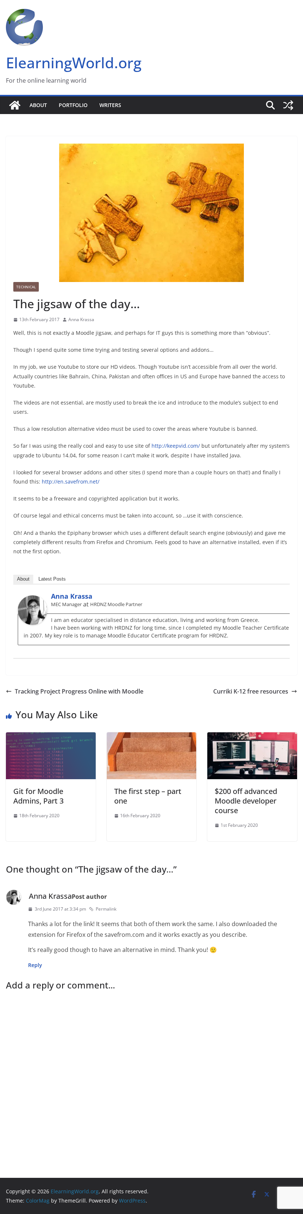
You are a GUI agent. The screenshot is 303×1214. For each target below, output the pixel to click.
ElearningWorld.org (74, 62)
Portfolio (73, 105)
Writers (110, 105)
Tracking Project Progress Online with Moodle (79, 691)
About (38, 105)
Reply (35, 965)
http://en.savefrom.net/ (70, 481)
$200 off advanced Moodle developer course (246, 800)
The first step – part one (147, 796)
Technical (26, 286)
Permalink (106, 909)
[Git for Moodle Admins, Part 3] (51, 737)
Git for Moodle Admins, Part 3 (38, 796)
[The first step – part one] (152, 737)
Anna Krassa (81, 319)
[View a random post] (288, 105)
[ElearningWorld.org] (15, 105)
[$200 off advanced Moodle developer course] (252, 737)
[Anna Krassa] (32, 600)
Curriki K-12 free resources (250, 691)
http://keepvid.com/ (176, 445)
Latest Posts (52, 579)
